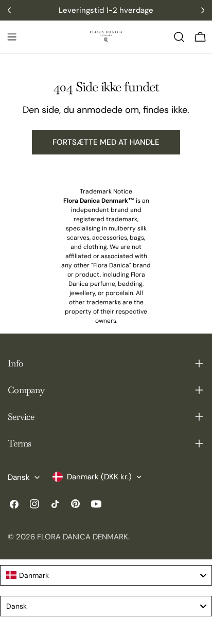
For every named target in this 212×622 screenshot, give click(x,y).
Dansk (19, 477)
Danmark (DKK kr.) (99, 477)
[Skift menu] (12, 37)
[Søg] (179, 37)
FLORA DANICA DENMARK (82, 537)
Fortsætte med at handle (106, 142)
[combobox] (106, 575)
